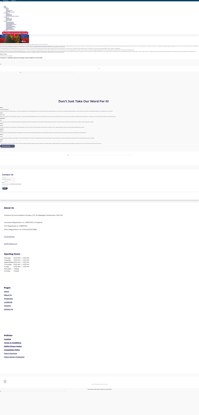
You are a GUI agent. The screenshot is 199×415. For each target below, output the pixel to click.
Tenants (7, 17)
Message (3, 182)
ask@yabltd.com (5, 0)
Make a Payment (9, 15)
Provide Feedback (9, 27)
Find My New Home (6, 146)
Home (5, 6)
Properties (6, 7)
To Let (7, 9)
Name (3, 177)
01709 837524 (13, 0)
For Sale (7, 8)
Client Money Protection (14, 357)
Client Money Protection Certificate (12, 16)
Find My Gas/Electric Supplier (11, 24)
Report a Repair (9, 20)
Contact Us (6, 30)
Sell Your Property (9, 10)
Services (5, 21)
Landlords (6, 12)
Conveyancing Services (10, 22)
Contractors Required (10, 23)
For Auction (8, 11)
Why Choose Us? (9, 14)
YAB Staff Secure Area (10, 28)
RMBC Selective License (10, 29)
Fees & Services (10, 353)
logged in (5, 55)
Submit (4, 188)
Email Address (4, 179)
